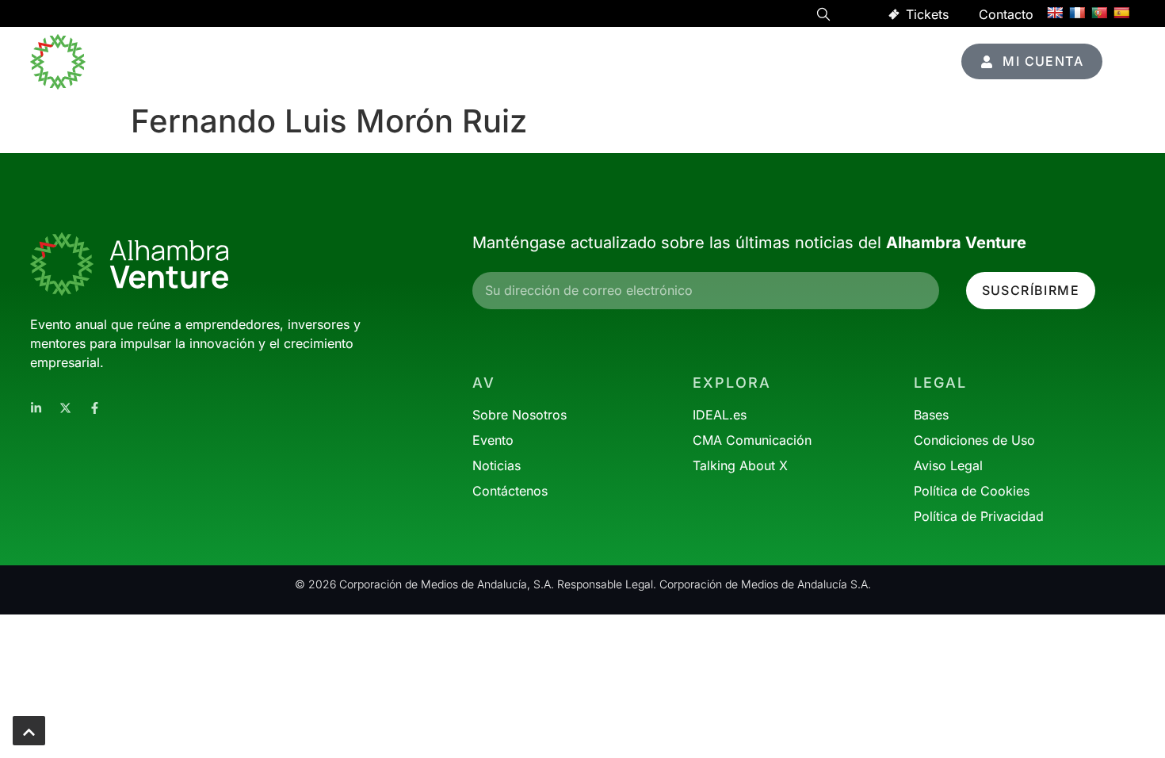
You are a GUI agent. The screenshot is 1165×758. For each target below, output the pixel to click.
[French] (1077, 12)
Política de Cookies (971, 491)
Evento (595, 62)
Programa (429, 62)
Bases (931, 415)
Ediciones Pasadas (832, 62)
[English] (1055, 12)
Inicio (355, 62)
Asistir (506, 62)
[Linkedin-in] (36, 408)
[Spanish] (1121, 12)
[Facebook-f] (95, 408)
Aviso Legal (948, 465)
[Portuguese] (1099, 12)
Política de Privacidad (979, 516)
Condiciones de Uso (974, 440)
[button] (823, 16)
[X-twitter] (65, 408)
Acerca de (696, 62)
